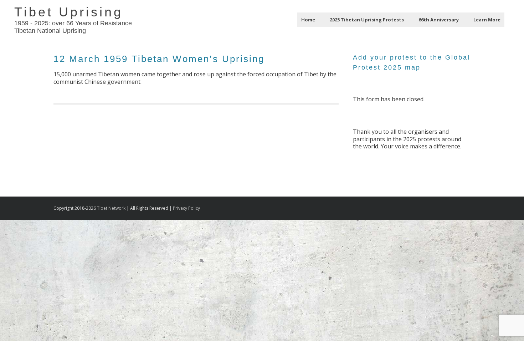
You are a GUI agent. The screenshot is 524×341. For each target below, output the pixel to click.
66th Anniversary (438, 19)
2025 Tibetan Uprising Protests (367, 19)
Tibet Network (111, 208)
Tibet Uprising (68, 12)
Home (308, 19)
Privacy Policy (186, 208)
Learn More (486, 19)
